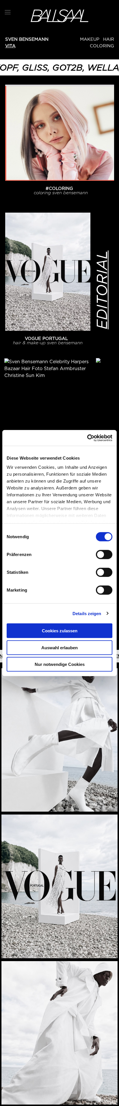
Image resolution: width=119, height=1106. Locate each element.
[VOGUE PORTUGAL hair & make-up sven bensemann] (48, 271)
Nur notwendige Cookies (60, 664)
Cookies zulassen (59, 630)
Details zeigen (86, 613)
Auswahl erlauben (59, 647)
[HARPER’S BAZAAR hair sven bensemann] (47, 417)
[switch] (104, 554)
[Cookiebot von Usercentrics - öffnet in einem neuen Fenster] (87, 438)
